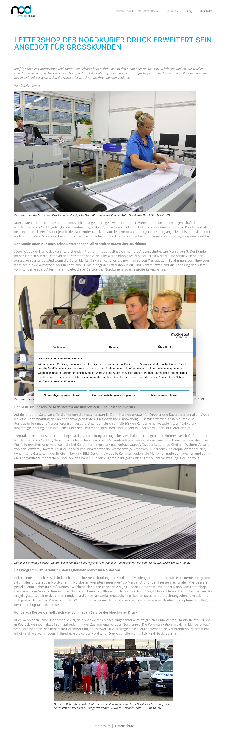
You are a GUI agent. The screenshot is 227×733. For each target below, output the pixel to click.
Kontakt (206, 11)
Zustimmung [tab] (60, 346)
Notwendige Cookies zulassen (62, 395)
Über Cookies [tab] (166, 346)
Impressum (102, 726)
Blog (189, 11)
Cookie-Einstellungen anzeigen (111, 395)
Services (172, 11)
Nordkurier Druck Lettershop (136, 11)
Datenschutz (124, 726)
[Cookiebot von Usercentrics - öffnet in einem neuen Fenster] (173, 335)
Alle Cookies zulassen (164, 395)
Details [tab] (113, 346)
